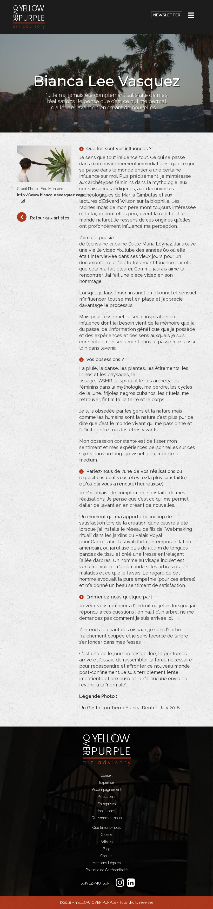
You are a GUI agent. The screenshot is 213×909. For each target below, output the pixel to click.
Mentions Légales (106, 863)
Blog (106, 849)
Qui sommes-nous (107, 818)
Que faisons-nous (106, 827)
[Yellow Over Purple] (29, 16)
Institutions (106, 811)
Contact (106, 856)
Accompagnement (106, 789)
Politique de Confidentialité (107, 870)
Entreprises (107, 804)
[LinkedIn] (132, 883)
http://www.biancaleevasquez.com (50, 195)
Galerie (106, 834)
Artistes (106, 842)
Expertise (106, 782)
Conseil (106, 775)
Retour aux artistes (49, 218)
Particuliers (106, 796)
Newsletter (166, 15)
